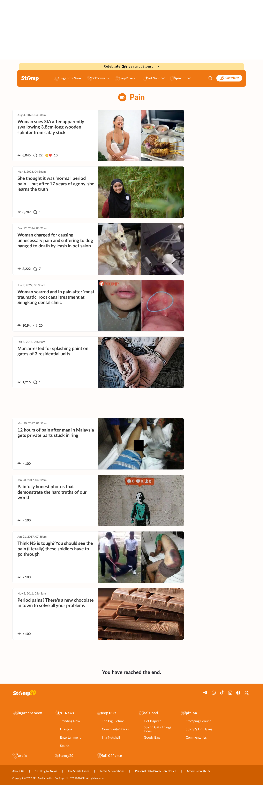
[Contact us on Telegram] (205, 693)
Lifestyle (66, 729)
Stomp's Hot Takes (199, 729)
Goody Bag (152, 737)
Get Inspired (152, 721)
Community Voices (115, 729)
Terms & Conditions (112, 771)
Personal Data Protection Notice (155, 771)
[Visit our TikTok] (222, 693)
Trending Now (70, 721)
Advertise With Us (198, 771)
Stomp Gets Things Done (157, 729)
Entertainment (70, 737)
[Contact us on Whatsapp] (214, 693)
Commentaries (196, 737)
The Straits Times (78, 771)
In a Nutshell (111, 737)
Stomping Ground (198, 721)
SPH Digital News (46, 771)
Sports (64, 745)
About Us (18, 771)
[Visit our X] (246, 693)
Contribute (232, 78)
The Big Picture (113, 721)
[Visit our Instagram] (230, 693)
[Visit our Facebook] (238, 693)
